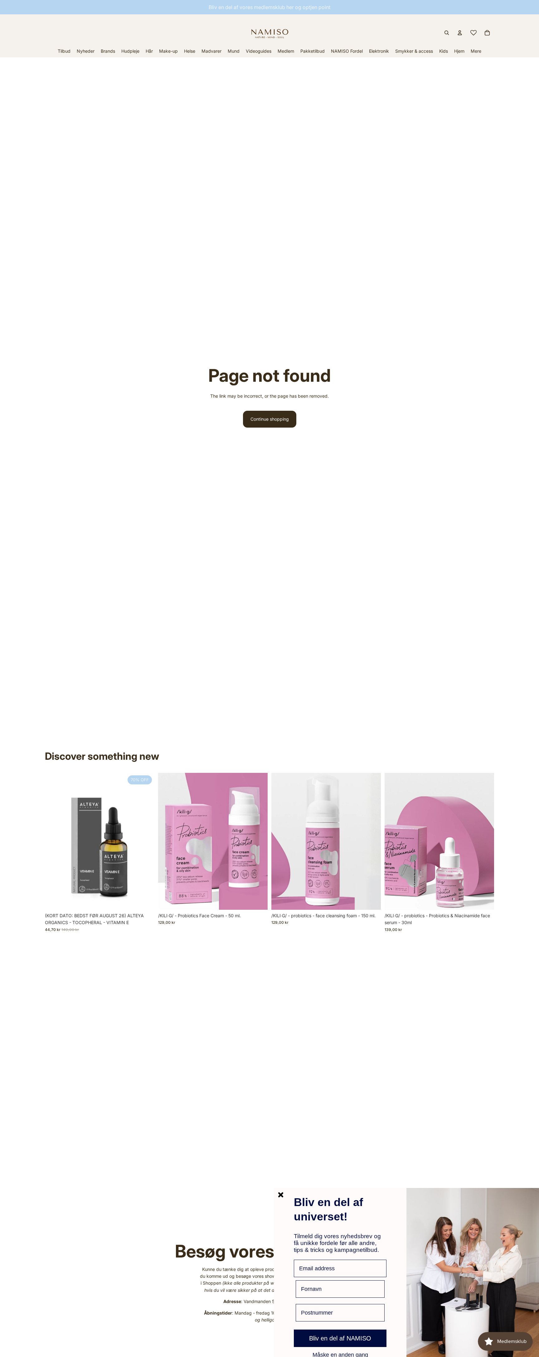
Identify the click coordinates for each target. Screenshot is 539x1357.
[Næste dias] (484, 841)
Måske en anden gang (340, 1354)
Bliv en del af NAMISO (340, 1338)
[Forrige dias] (394, 841)
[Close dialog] (280, 1194)
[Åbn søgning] (447, 33)
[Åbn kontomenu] (460, 33)
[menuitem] (476, 51)
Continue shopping (269, 419)
